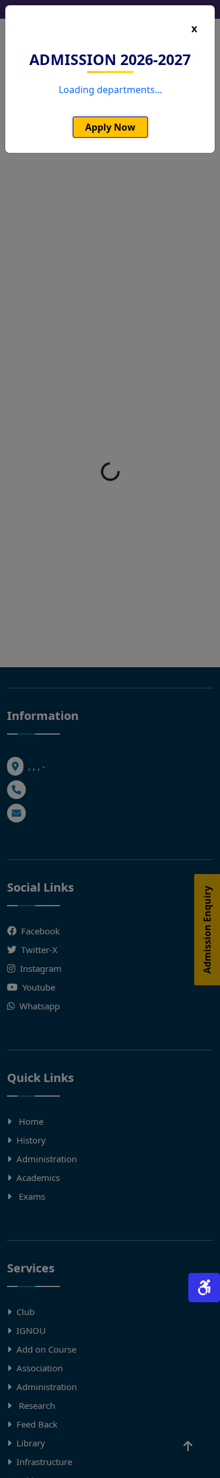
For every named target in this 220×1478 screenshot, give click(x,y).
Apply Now (110, 127)
